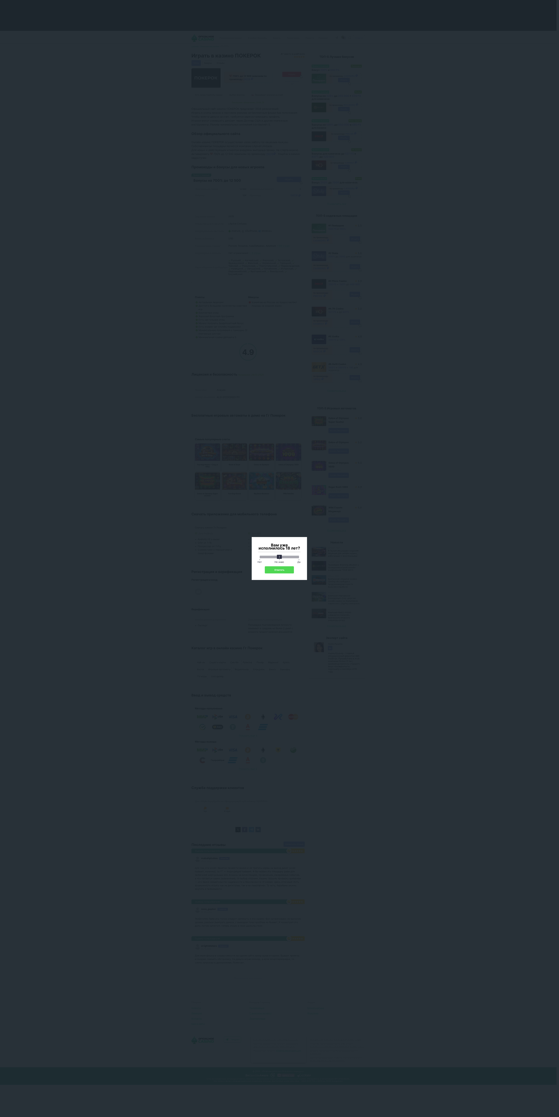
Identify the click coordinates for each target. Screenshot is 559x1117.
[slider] (279, 557)
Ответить (279, 570)
